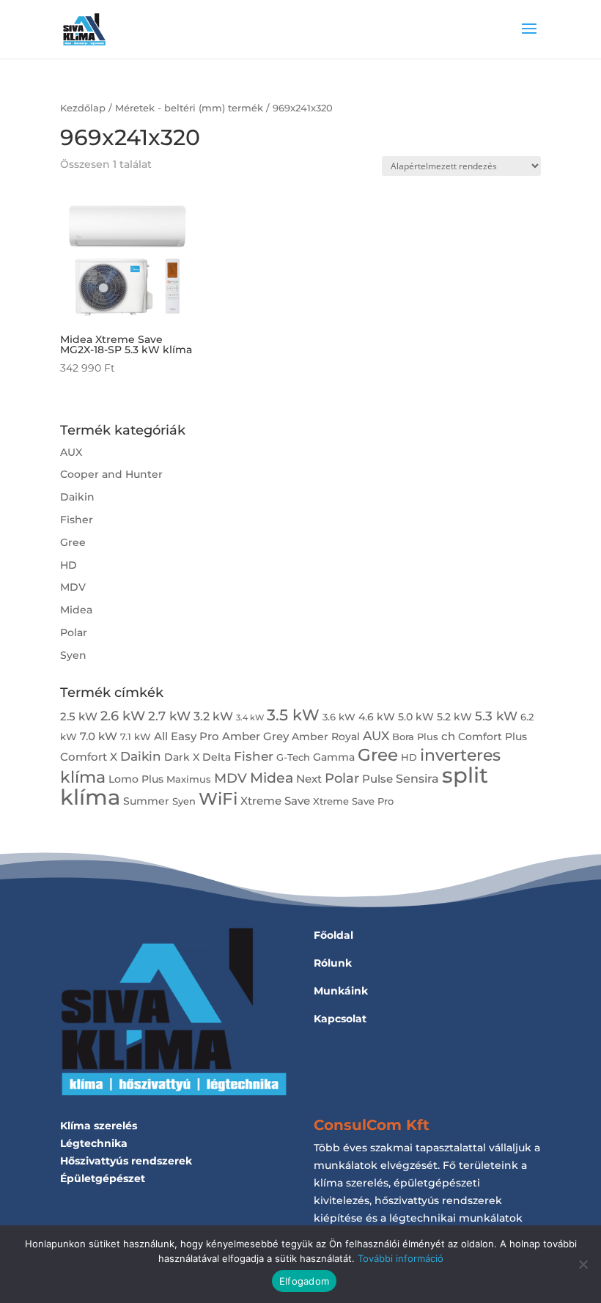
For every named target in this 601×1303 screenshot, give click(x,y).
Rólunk (333, 963)
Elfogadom (304, 1281)
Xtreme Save (275, 801)
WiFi (218, 798)
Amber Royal (326, 736)
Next (309, 779)
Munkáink (341, 990)
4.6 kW (376, 716)
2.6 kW (122, 715)
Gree (73, 542)
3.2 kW (213, 716)
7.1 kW (135, 736)
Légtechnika (94, 1143)
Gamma (334, 757)
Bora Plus (415, 736)
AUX (71, 452)
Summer (146, 801)
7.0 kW (98, 736)
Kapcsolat (340, 1018)
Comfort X (88, 757)
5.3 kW (496, 715)
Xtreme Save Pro (353, 801)
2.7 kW (169, 715)
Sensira (417, 778)
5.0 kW (416, 716)
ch (448, 736)
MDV (73, 587)
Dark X (181, 757)
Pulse (377, 779)
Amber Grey (255, 736)
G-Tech (293, 757)
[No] (582, 1264)
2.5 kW (78, 716)
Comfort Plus (492, 736)
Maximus (188, 779)
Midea (76, 609)
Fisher (76, 519)
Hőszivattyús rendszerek (126, 1160)
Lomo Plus (135, 779)
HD (68, 565)
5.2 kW (454, 716)
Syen (73, 655)
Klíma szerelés (98, 1125)
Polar (73, 632)
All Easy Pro (186, 736)
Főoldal (333, 935)
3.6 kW (338, 717)
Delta (216, 757)
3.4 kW (250, 718)
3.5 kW (293, 715)
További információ (400, 1258)
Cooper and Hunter (111, 474)
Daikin (77, 496)
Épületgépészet (102, 1178)
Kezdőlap (83, 108)
